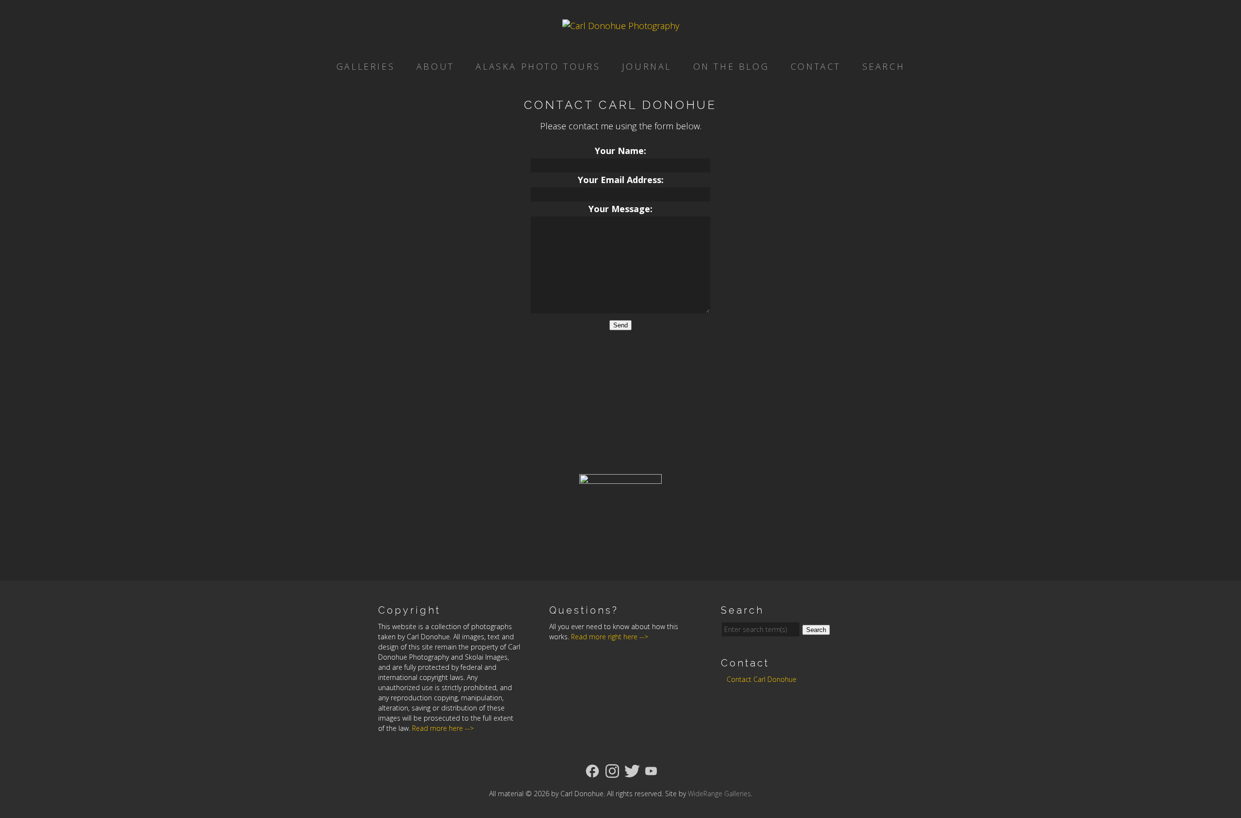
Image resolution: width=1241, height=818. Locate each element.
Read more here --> (443, 728)
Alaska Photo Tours (538, 66)
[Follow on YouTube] (651, 770)
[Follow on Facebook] (592, 770)
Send (620, 325)
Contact (816, 66)
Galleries (365, 66)
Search (883, 66)
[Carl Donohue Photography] (620, 25)
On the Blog (731, 66)
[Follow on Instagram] (612, 770)
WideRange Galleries (719, 793)
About (435, 66)
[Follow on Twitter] (632, 770)
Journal (646, 66)
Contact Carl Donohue (761, 679)
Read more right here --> (609, 636)
